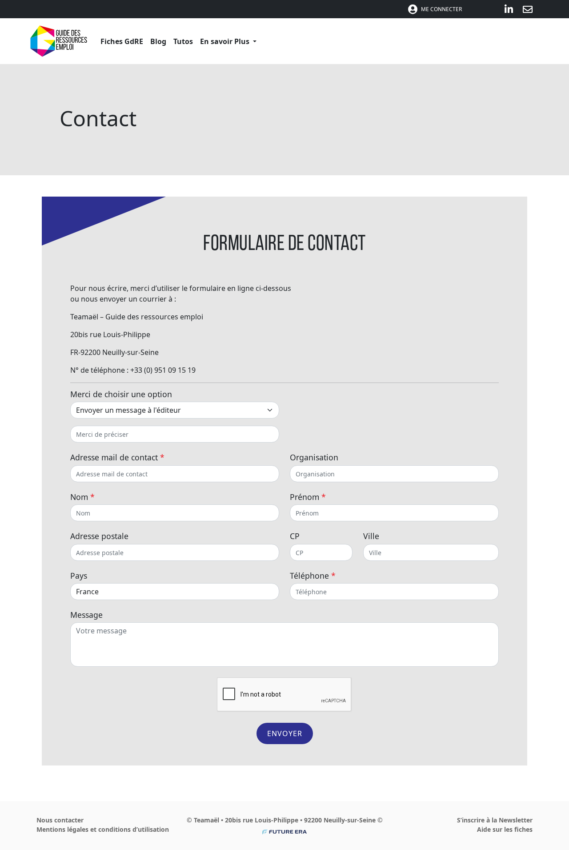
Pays (78, 575)
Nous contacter (60, 820)
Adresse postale (99, 536)
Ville (371, 536)
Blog (158, 41)
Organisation (314, 457)
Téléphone (313, 575)
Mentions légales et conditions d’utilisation (102, 829)
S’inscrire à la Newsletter (495, 820)
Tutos (183, 41)
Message (86, 614)
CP (295, 536)
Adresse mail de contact (117, 457)
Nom (82, 496)
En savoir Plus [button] (225, 41)
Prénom (308, 496)
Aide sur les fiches (505, 829)
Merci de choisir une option (121, 394)
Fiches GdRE (121, 41)
